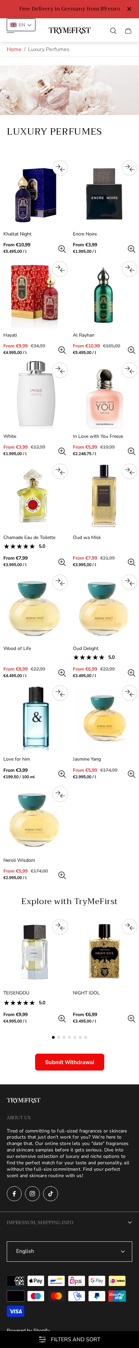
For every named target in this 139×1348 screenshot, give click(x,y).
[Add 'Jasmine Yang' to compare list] (129, 693)
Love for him (16, 759)
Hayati (10, 335)
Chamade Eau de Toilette (29, 537)
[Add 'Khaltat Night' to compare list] (60, 167)
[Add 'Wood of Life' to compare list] (60, 582)
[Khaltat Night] (35, 193)
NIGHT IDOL (86, 993)
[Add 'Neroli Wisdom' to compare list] (60, 794)
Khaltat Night (17, 234)
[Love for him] (35, 718)
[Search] (113, 30)
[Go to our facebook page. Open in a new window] (14, 1193)
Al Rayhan (83, 335)
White (9, 436)
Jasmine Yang (87, 759)
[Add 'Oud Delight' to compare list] (129, 582)
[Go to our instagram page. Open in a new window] (32, 1193)
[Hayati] (35, 294)
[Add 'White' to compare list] (60, 370)
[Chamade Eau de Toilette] (35, 497)
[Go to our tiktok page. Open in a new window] (50, 1193)
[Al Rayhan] (104, 294)
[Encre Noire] (104, 193)
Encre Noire (85, 234)
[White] (35, 395)
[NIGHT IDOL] (104, 952)
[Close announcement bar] (128, 9)
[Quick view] (62, 249)
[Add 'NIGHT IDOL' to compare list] (129, 926)
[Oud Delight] (104, 608)
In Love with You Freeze (98, 436)
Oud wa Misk (87, 537)
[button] (53, 1037)
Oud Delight (86, 648)
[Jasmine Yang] (104, 718)
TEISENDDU (16, 993)
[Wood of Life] (35, 608)
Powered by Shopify (28, 1330)
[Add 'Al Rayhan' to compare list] (129, 269)
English (25, 1251)
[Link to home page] (23, 1101)
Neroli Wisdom (19, 860)
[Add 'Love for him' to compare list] (60, 693)
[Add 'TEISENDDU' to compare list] (60, 926)
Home (14, 49)
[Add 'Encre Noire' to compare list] (129, 167)
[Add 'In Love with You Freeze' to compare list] (129, 370)
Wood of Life (17, 648)
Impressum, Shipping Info (40, 1222)
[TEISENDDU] (35, 952)
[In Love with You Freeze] (104, 395)
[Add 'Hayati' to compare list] (60, 269)
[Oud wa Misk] (104, 497)
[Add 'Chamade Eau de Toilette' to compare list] (60, 471)
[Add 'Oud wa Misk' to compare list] (129, 471)
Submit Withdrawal (69, 1062)
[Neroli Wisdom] (35, 819)
